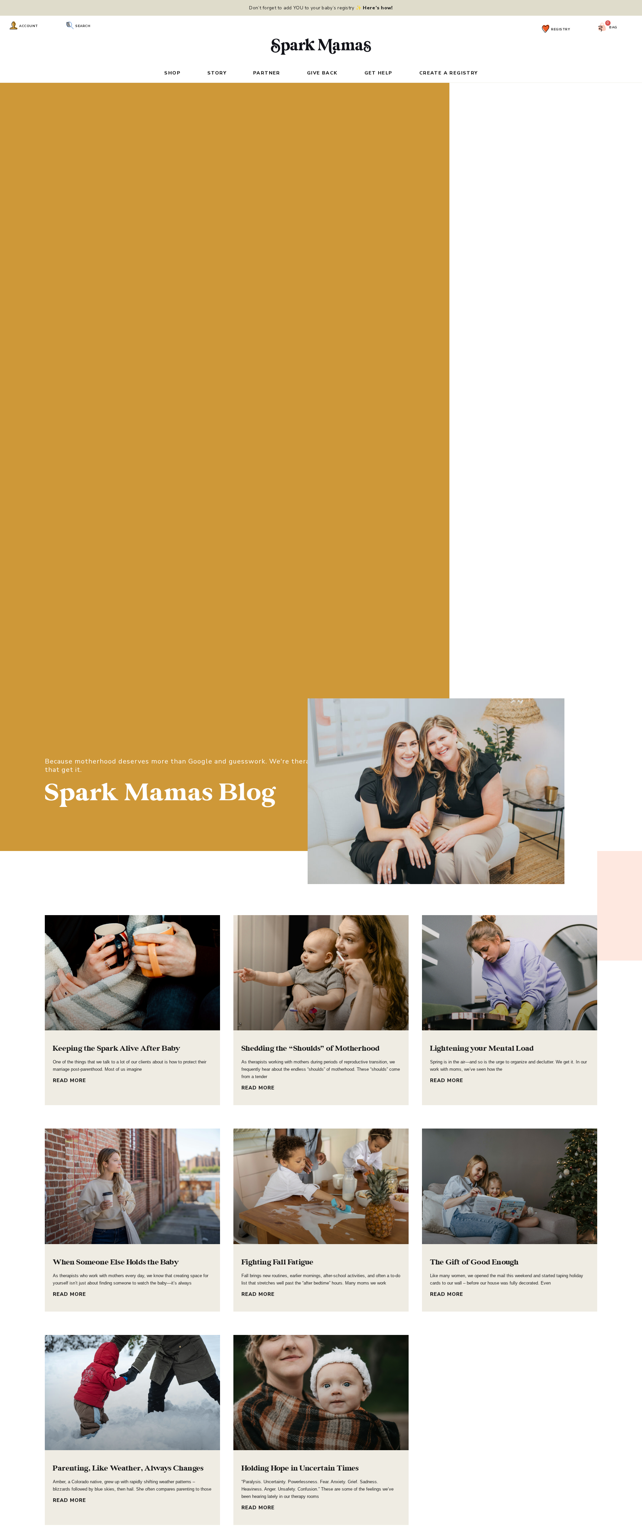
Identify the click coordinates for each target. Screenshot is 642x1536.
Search (82, 26)
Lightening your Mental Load (482, 1048)
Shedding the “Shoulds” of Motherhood (310, 1048)
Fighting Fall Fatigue (277, 1262)
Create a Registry (448, 73)
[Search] (70, 25)
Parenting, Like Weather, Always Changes (128, 1468)
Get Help (378, 73)
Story (216, 73)
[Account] (14, 25)
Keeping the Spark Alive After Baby (116, 1048)
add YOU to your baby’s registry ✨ (337, 8)
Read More (69, 1080)
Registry (560, 29)
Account (28, 26)
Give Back (322, 73)
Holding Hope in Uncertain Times (299, 1468)
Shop (172, 73)
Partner (266, 73)
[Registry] (546, 29)
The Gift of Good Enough (474, 1262)
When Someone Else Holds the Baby (115, 1262)
